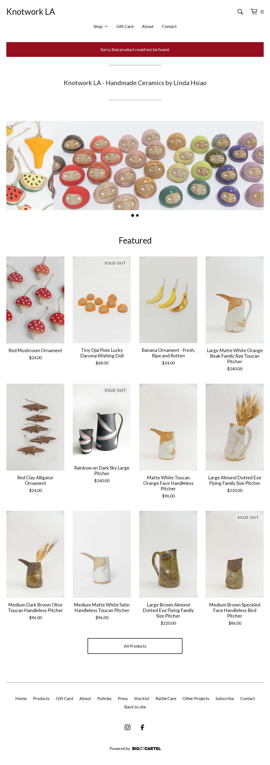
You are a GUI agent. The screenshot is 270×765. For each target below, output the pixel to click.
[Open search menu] (240, 11)
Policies (104, 698)
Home (21, 698)
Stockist (141, 698)
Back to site (135, 706)
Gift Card (124, 26)
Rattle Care (166, 698)
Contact (169, 26)
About (147, 26)
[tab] (132, 215)
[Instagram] (127, 727)
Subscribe (225, 698)
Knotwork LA (30, 11)
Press (123, 698)
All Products (135, 645)
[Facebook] (142, 727)
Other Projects (195, 698)
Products (41, 698)
